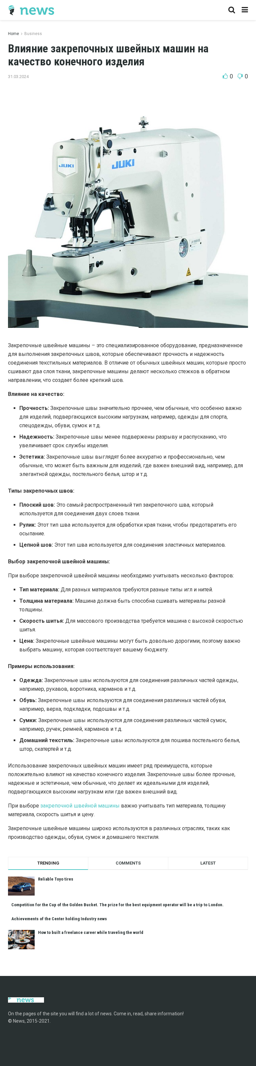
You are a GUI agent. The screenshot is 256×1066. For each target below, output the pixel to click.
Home (13, 33)
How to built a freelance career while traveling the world (90, 932)
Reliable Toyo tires (55, 879)
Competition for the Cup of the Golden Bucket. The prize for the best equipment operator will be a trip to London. (117, 904)
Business (33, 33)
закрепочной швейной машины (80, 806)
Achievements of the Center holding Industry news (59, 918)
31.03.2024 (18, 76)
